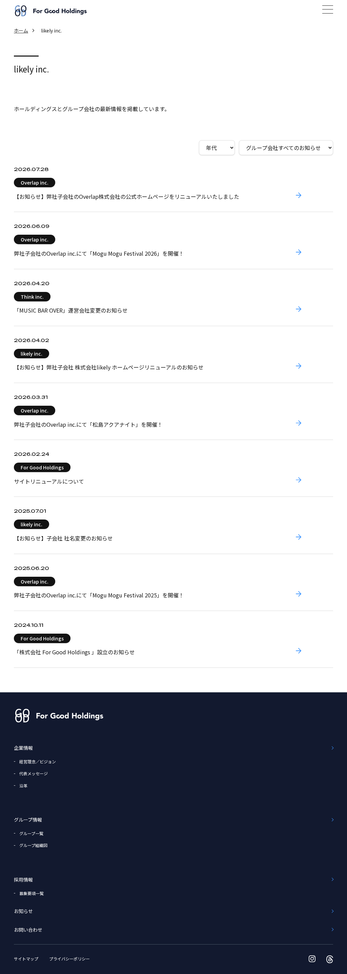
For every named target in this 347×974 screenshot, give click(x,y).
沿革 (23, 785)
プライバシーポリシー (69, 958)
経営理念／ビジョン (37, 761)
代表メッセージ (33, 773)
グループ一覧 (31, 833)
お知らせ (23, 911)
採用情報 (23, 879)
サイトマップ (26, 958)
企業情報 (23, 747)
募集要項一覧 (31, 893)
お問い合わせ (28, 929)
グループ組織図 (33, 845)
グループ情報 (28, 819)
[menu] (327, 9)
